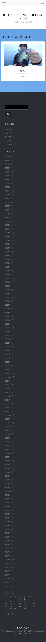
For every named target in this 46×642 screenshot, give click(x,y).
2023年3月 (9, 312)
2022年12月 (9, 324)
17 (30, 604)
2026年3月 (9, 175)
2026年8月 (9, 156)
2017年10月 (9, 559)
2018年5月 (9, 533)
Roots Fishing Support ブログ (23, 17)
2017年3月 (9, 586)
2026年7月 (9, 160)
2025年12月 (9, 187)
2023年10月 (9, 286)
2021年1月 (9, 411)
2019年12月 (9, 460)
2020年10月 (9, 422)
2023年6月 (9, 301)
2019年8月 (9, 476)
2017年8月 (9, 567)
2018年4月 (9, 537)
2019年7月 (9, 479)
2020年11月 (9, 419)
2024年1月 (9, 274)
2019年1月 (9, 502)
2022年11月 (9, 327)
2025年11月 (9, 191)
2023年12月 (9, 278)
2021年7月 (9, 388)
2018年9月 (9, 518)
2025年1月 (9, 229)
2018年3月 (9, 540)
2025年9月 (9, 198)
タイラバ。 (9, 129)
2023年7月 (9, 297)
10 (30, 601)
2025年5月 (9, 213)
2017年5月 (9, 578)
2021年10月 (9, 377)
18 (34, 604)
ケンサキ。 (9, 136)
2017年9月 (9, 563)
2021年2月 (9, 407)
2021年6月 (9, 392)
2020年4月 (9, 445)
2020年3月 (9, 449)
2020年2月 (9, 453)
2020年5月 (9, 441)
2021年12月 (9, 369)
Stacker (23, 627)
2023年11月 (9, 282)
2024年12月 (9, 232)
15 (20, 604)
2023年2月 (9, 316)
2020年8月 (9, 430)
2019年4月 (9, 491)
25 (34, 606)
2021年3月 (9, 403)
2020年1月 (9, 457)
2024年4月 (9, 263)
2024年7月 (9, 251)
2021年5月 (9, 396)
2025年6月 (9, 210)
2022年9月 (9, 335)
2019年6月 (9, 483)
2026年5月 (9, 168)
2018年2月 (9, 544)
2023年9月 (9, 289)
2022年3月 (9, 358)
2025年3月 (9, 221)
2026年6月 (9, 164)
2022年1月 (9, 365)
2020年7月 (9, 434)
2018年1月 (9, 548)
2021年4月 (9, 400)
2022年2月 (9, 362)
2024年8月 (9, 248)
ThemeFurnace (24, 633)
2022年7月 (9, 343)
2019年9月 (9, 472)
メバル (23, 76)
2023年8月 (9, 293)
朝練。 (23, 70)
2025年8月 (9, 202)
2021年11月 (9, 373)
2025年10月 (9, 194)
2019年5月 (9, 487)
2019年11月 (9, 464)
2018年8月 (9, 521)
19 (6, 606)
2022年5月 (9, 350)
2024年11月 (9, 236)
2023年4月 (9, 308)
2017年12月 (9, 552)
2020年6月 (9, 438)
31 (30, 608)
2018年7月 (9, 525)
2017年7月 (9, 571)
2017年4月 (9, 582)
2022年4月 (9, 354)
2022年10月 (9, 331)
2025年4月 (9, 217)
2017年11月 (9, 556)
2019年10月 (9, 468)
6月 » (13, 613)
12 (6, 604)
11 (34, 601)
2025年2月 (9, 225)
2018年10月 (9, 514)
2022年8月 (9, 339)
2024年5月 (9, 259)
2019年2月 (9, 499)
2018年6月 (9, 529)
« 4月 (7, 613)
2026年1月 (9, 183)
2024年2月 (9, 270)
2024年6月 (9, 255)
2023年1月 (9, 320)
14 (15, 604)
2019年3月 (9, 495)
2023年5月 (9, 305)
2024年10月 (9, 240)
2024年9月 (9, 244)
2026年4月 (9, 171)
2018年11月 (9, 510)
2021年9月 (9, 381)
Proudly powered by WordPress (16, 631)
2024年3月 (9, 267)
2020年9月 (9, 426)
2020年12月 (9, 415)
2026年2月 (9, 179)
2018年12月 (9, 506)
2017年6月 (9, 575)
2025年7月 (9, 206)
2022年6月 (9, 346)
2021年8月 (9, 384)
